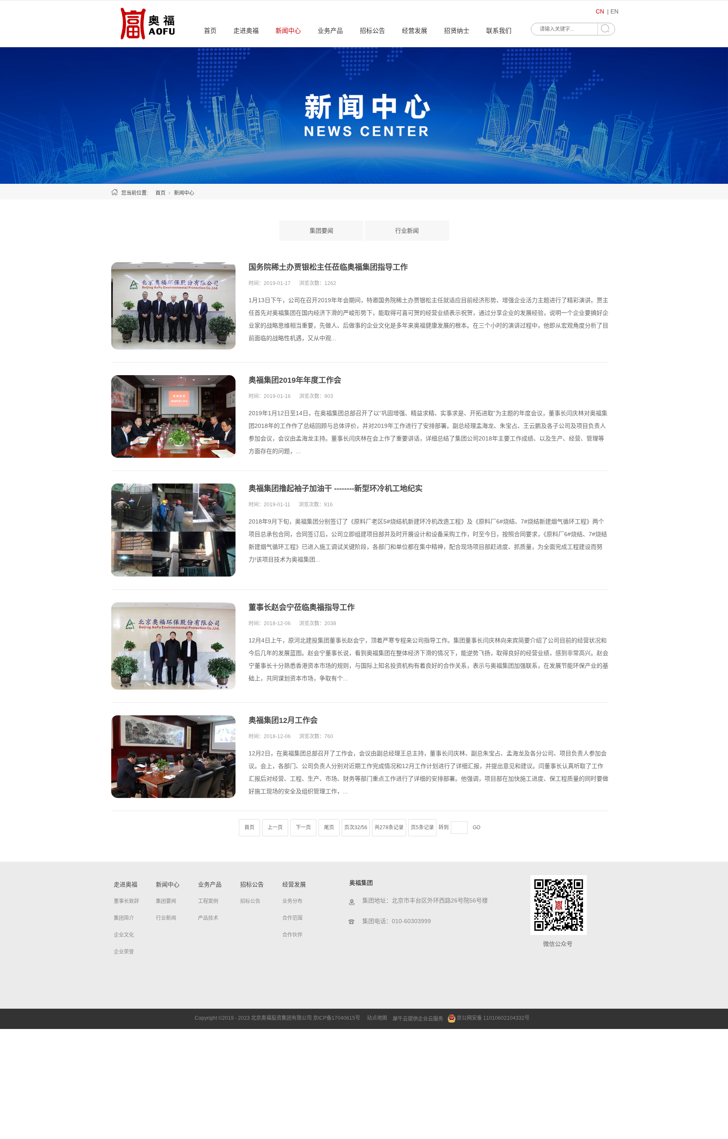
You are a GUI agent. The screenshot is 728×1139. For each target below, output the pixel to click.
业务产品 (330, 30)
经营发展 (414, 30)
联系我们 (498, 30)
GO (476, 827)
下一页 (303, 827)
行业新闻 (407, 230)
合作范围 (292, 918)
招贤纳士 (456, 30)
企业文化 (124, 935)
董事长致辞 (126, 901)
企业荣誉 (124, 952)
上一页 (275, 827)
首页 (210, 30)
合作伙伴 (292, 935)
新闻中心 (288, 30)
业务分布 (292, 901)
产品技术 (208, 918)
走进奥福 (246, 30)
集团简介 (124, 918)
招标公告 (372, 30)
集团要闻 (321, 230)
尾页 (329, 827)
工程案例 (208, 901)
